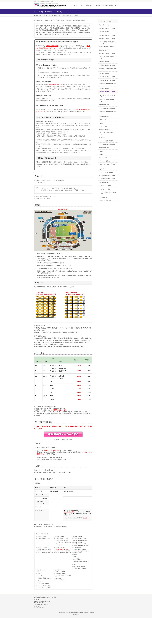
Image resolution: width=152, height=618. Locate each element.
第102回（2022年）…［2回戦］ (44, 549)
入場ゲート (75, 564)
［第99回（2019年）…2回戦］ (80, 549)
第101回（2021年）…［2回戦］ (62, 549)
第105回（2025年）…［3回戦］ (62, 540)
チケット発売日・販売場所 (79, 566)
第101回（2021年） (60, 547)
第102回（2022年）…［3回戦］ (44, 551)
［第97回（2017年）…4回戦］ (44, 587)
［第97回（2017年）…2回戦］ (44, 585)
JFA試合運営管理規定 (52, 46)
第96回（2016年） (60, 570)
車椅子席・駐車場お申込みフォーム (81, 540)
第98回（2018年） (77, 552)
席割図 (74, 556)
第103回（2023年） (78, 542)
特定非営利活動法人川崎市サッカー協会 (73, 612)
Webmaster (76, 614)
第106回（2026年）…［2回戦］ (44, 538)
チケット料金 (76, 558)
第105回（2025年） (60, 536)
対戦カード (75, 554)
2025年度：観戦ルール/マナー (62, 544)
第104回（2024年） (78, 536)
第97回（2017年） (42, 570)
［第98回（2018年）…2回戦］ (80, 568)
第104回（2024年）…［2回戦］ (80, 538)
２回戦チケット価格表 (60, 571)
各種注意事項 (58, 578)
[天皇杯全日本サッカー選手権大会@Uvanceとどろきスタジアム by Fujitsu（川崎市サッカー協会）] (50, 6)
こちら (85, 518)
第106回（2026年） (42, 536)
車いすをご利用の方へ (78, 559)
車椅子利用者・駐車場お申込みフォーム (63, 543)
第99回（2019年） (77, 547)
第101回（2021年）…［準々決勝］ (63, 551)
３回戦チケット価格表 (60, 573)
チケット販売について (42, 534)
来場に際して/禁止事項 (55, 84)
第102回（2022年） (42, 547)
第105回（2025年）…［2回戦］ (62, 538)
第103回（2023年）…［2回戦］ (80, 543)
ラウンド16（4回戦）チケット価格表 (63, 576)
